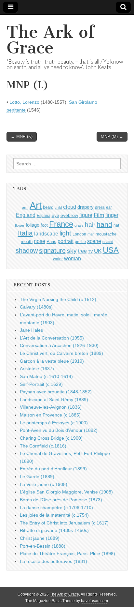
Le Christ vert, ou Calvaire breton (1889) (61, 353)
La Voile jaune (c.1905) (43, 484)
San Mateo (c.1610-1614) (46, 376)
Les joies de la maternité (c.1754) (54, 515)
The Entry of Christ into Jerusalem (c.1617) (64, 522)
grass (79, 225)
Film (99, 215)
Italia (25, 233)
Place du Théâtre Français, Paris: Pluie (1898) (67, 553)
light (65, 233)
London (79, 234)
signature (52, 250)
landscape (46, 233)
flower (19, 225)
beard (48, 207)
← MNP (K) (22, 136)
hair (90, 224)
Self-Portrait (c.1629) (41, 384)
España (43, 215)
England (25, 215)
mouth (27, 241)
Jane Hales (31, 330)
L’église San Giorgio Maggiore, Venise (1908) (66, 491)
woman (72, 258)
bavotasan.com (94, 601)
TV (90, 251)
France (61, 224)
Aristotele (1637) (37, 368)
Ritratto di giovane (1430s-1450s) (54, 530)
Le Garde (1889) (37, 476)
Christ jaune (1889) (40, 538)
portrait (66, 241)
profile (80, 241)
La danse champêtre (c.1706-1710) (56, 507)
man (90, 234)
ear (109, 207)
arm (25, 207)
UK (97, 251)
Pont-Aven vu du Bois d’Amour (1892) (59, 430)
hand (104, 224)
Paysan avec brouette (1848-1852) (56, 391)
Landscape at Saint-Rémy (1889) (54, 399)
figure (85, 215)
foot (44, 225)
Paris (51, 241)
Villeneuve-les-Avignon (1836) (51, 407)
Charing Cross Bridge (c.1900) (51, 438)
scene (94, 241)
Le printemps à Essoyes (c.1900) (54, 422)
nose (39, 241)
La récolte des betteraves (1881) (53, 561)
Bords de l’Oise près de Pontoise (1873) (61, 499)
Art (36, 205)
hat (116, 225)
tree (82, 251)
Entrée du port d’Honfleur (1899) (53, 468)
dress (100, 207)
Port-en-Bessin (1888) (42, 546)
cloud (69, 207)
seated (107, 242)
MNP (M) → (112, 136)
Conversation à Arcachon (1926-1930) (59, 345)
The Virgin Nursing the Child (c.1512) (58, 299)
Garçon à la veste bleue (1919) (52, 361)
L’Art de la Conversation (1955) (52, 338)
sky (72, 250)
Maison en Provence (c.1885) (50, 414)
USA (111, 250)
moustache (106, 234)
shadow (27, 250)
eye (55, 215)
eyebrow (69, 215)
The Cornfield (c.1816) (43, 445)
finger (111, 215)
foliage (32, 225)
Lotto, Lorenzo (24, 102)
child (58, 207)
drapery (85, 207)
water (58, 259)
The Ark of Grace (50, 40)
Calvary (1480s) (36, 307)
